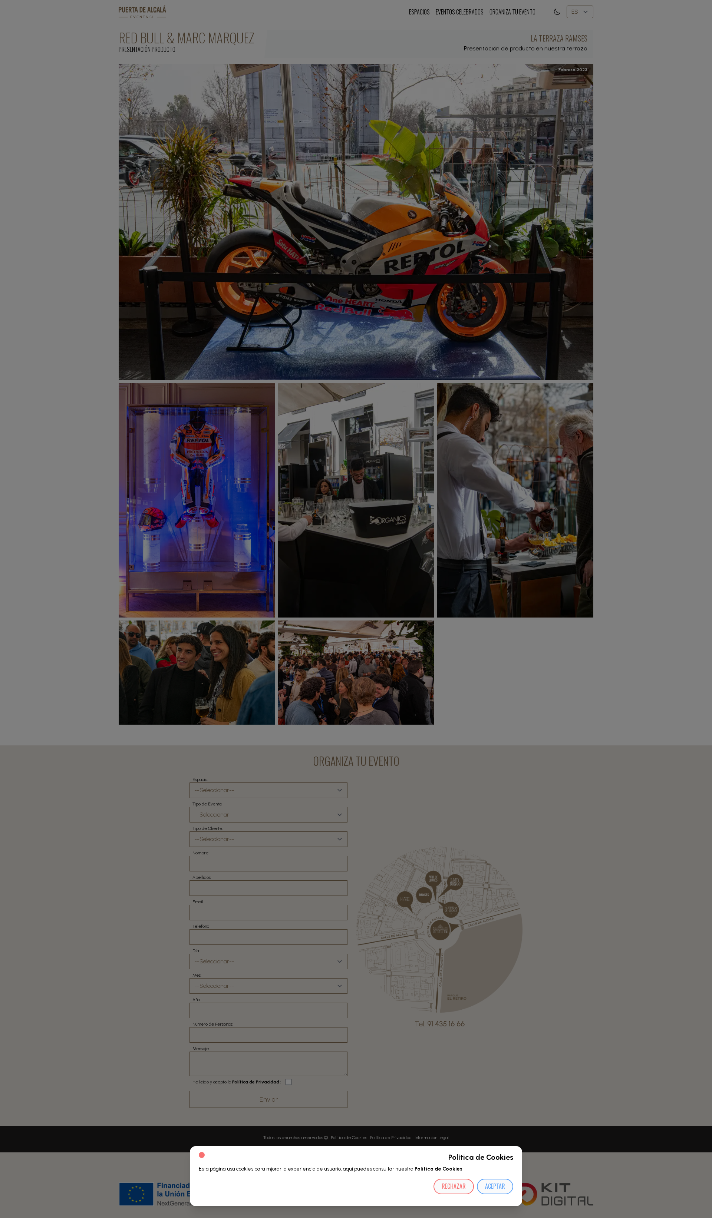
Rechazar (454, 1186)
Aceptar (495, 1186)
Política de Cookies (438, 1169)
